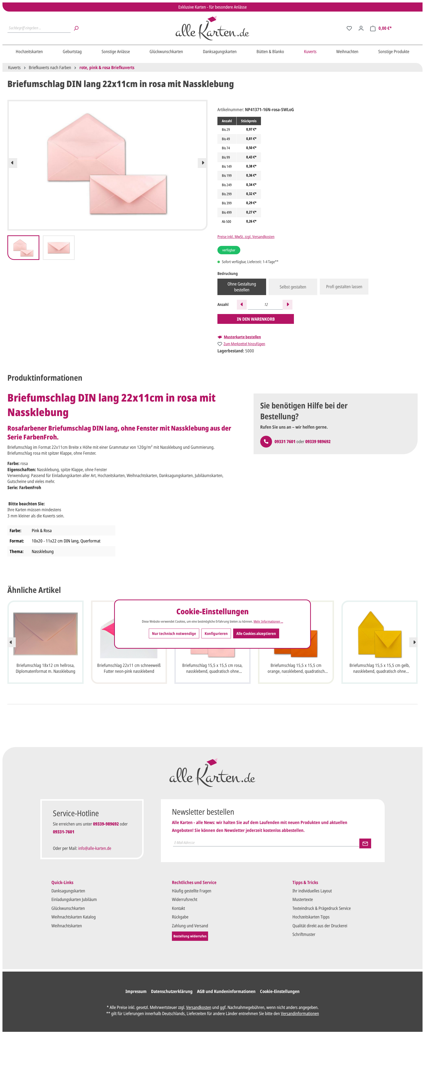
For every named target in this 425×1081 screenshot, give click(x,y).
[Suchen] (76, 28)
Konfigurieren (216, 633)
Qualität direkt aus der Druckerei (319, 926)
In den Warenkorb (256, 319)
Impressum (136, 991)
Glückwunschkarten (68, 908)
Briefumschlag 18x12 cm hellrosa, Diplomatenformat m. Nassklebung (45, 668)
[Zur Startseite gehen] (212, 28)
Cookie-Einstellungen (280, 991)
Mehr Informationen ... (268, 621)
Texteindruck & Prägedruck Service (321, 908)
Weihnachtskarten (66, 926)
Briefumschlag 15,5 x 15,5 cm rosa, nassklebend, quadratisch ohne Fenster (212, 669)
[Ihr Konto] (361, 28)
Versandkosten (198, 1007)
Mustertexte (302, 899)
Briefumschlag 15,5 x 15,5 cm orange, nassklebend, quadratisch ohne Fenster (296, 669)
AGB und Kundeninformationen (226, 991)
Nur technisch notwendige (174, 633)
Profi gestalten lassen (344, 286)
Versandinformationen (300, 1013)
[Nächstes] (203, 163)
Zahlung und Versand (190, 926)
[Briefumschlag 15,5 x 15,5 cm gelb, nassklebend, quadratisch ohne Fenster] (379, 634)
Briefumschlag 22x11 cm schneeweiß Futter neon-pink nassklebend (129, 668)
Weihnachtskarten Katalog (73, 917)
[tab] (44, 377)
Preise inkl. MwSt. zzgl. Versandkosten (245, 236)
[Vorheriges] (12, 163)
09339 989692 (318, 441)
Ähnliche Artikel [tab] (34, 590)
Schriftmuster (303, 934)
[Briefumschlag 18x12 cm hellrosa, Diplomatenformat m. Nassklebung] (45, 634)
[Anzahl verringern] (242, 305)
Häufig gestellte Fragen (191, 891)
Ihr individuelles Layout (312, 891)
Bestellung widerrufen (190, 936)
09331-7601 (63, 832)
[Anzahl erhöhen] (287, 305)
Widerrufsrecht (184, 899)
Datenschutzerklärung (172, 991)
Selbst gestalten (293, 287)
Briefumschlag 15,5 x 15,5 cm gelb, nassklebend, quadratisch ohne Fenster (379, 669)
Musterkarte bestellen (242, 337)
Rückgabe (180, 917)
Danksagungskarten (68, 891)
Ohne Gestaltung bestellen (242, 287)
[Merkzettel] (349, 28)
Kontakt (178, 908)
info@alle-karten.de (94, 848)
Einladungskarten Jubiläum (74, 899)
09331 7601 (284, 441)
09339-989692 (106, 824)
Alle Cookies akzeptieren (256, 633)
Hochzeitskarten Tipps (311, 917)
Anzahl (222, 304)
